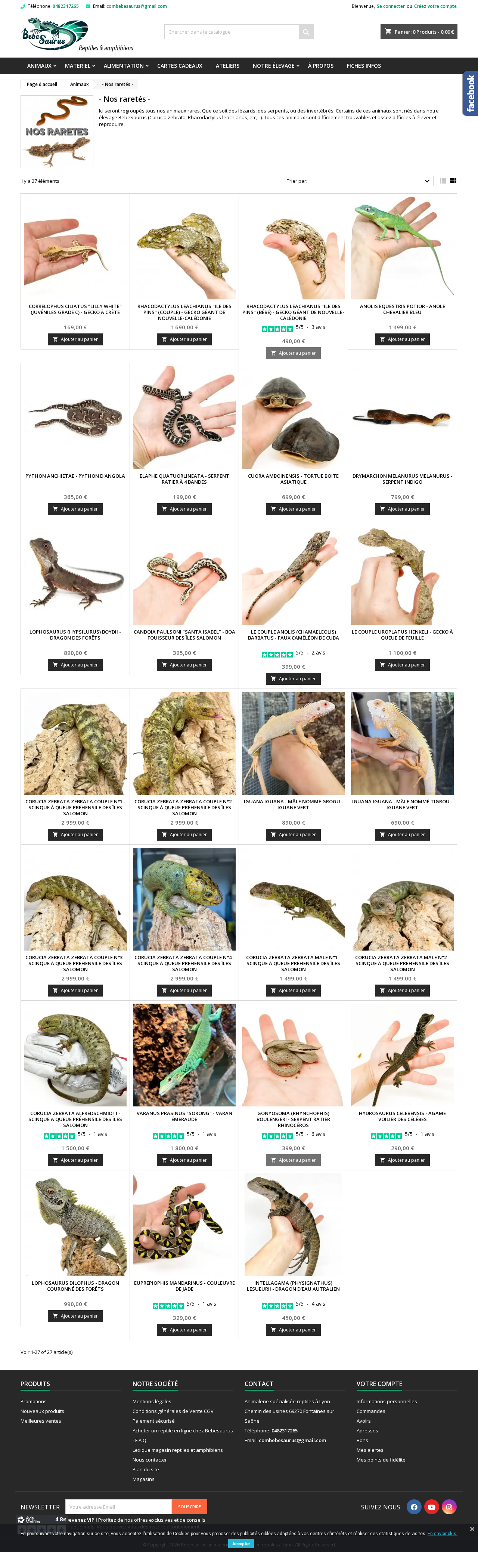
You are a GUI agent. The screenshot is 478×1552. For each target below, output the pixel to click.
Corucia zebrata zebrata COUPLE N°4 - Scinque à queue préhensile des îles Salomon (184, 963)
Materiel (77, 65)
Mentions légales (152, 1401)
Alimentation (124, 65)
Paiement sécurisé (154, 1420)
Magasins (144, 1479)
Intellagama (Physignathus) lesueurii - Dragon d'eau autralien (293, 1286)
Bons (362, 1440)
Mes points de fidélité (381, 1459)
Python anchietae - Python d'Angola (75, 475)
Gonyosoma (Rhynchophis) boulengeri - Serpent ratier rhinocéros (293, 1119)
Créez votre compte (435, 6)
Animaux (39, 65)
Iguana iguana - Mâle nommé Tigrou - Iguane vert (402, 804)
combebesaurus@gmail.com (136, 6)
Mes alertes (370, 1450)
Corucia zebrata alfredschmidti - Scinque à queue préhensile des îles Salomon (75, 1119)
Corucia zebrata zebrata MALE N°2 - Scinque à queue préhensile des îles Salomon (402, 963)
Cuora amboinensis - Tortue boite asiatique (293, 478)
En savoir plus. (442, 1533)
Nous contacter (150, 1459)
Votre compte (379, 1384)
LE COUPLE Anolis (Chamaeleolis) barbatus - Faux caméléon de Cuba (293, 634)
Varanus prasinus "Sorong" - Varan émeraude (184, 1116)
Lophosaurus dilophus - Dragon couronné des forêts (75, 1286)
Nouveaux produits (42, 1411)
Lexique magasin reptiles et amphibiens (178, 1450)
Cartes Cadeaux (179, 65)
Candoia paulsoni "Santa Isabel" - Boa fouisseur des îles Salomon (184, 634)
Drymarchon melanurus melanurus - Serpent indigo (403, 478)
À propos (320, 65)
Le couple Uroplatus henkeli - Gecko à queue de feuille (402, 634)
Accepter (241, 1543)
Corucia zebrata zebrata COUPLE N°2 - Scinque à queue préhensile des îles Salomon (184, 807)
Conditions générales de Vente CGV (173, 1411)
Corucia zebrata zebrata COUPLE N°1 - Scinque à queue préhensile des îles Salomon (75, 807)
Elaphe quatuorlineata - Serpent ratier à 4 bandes (184, 478)
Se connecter (391, 6)
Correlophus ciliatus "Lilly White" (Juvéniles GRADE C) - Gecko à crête (75, 309)
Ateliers (227, 65)
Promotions (34, 1401)
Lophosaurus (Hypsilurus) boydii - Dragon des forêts (75, 634)
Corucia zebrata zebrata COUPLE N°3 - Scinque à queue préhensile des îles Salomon (75, 963)
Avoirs (364, 1420)
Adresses (367, 1430)
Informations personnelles (387, 1401)
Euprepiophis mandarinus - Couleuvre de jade (184, 1286)
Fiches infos (364, 65)
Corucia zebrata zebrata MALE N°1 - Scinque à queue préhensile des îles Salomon (293, 963)
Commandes (371, 1411)
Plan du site (146, 1469)
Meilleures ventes (41, 1420)
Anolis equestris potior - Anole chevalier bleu (402, 309)
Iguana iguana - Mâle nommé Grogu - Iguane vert (293, 804)
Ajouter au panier (75, 339)
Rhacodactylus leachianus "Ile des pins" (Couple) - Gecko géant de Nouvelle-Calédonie (184, 312)
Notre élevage (274, 65)
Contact (259, 1384)
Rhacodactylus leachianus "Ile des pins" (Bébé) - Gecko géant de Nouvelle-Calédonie (293, 312)
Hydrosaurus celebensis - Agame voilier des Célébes (402, 1116)
